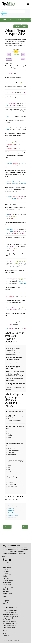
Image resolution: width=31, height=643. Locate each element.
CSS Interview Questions (9, 612)
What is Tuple (11, 510)
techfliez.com (17, 640)
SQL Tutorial (6, 591)
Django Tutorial (7, 575)
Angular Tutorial (7, 582)
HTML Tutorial (6, 577)
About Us (5, 633)
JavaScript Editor (7, 602)
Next (24, 26)
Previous (17, 26)
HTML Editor (6, 600)
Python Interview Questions (10, 625)
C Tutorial (5, 569)
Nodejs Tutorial (7, 586)
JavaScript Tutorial (8, 580)
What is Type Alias (13, 515)
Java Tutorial (6, 565)
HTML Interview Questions (10, 610)
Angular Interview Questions (10, 614)
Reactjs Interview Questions (10, 616)
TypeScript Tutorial (8, 588)
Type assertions (12, 517)
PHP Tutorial (6, 589)
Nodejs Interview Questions (10, 618)
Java (11, 19)
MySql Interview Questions (10, 623)
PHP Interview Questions (9, 621)
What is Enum (11, 513)
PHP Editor (6, 604)
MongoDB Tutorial (7, 593)
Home (4, 19)
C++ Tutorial (6, 571)
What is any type (12, 508)
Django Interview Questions (10, 627)
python (18, 19)
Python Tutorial (7, 567)
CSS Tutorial (6, 578)
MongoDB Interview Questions (11, 619)
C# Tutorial (5, 573)
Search (4, 15)
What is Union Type (13, 506)
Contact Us (6, 635)
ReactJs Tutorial (7, 584)
